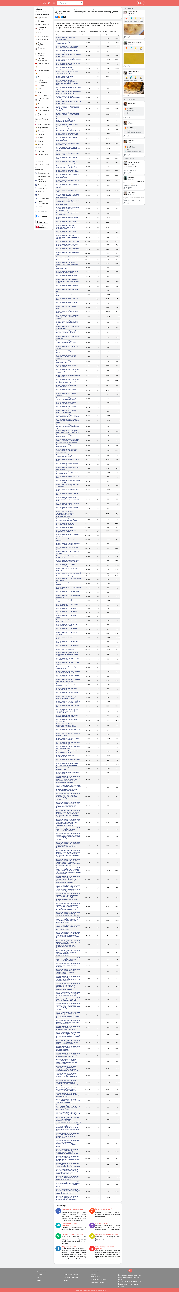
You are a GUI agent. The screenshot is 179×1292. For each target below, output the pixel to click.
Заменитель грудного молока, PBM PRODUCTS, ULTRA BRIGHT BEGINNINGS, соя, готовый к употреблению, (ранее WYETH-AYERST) (67, 1143)
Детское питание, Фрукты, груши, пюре (67, 693)
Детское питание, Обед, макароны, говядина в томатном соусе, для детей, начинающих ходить (67, 380)
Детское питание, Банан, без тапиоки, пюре (65, 38)
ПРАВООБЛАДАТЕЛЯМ (96, 1271)
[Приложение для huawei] (43, 227)
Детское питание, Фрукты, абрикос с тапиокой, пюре (68, 667)
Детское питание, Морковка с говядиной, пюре (66, 267)
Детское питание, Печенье (64, 527)
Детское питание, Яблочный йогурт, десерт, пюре (68, 772)
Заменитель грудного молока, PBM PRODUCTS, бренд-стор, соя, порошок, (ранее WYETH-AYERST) (67, 1197)
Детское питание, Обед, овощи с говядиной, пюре (66, 394)
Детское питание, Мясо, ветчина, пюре (67, 276)
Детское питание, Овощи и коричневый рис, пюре (65, 455)
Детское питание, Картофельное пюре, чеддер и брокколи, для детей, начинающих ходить (66, 120)
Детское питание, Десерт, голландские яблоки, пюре (65, 68)
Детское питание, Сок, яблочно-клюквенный (66, 633)
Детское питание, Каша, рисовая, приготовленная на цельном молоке (68, 170)
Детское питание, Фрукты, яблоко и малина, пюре (68, 730)
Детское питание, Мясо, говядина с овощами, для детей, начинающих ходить (67, 281)
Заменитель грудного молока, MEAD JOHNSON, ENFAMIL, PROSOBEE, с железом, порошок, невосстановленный (68, 953)
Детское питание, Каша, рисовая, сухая (67, 190)
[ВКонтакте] (56, 17)
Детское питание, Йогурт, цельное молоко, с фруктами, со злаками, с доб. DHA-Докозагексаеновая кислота (67, 108)
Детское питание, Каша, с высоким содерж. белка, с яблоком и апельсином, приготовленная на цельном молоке (67, 202)
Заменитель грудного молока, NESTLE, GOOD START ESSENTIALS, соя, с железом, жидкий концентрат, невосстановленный (68, 1107)
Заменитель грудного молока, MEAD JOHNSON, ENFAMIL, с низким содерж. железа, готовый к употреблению (68, 971)
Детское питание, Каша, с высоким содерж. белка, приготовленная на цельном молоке (67, 195)
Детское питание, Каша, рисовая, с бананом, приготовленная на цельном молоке (67, 175)
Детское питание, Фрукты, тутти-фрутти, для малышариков (67, 715)
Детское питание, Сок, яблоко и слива (66, 616)
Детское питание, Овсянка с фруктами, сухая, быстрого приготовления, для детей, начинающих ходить (65, 514)
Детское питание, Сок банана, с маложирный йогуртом (66, 565)
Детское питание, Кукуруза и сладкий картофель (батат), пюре (67, 263)
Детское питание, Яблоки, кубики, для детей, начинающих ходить (67, 764)
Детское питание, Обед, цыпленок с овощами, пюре (68, 445)
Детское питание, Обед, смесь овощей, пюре (66, 435)
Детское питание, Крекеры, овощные (68, 257)
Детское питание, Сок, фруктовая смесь (67, 600)
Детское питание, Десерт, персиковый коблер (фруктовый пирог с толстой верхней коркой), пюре (67, 82)
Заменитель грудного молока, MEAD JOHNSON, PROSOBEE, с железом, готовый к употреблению (68, 1042)
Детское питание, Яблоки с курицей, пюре (68, 760)
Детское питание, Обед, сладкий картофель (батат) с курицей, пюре (67, 431)
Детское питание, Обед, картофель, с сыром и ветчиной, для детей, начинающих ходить (68, 342)
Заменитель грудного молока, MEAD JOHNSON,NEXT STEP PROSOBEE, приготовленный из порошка (68, 1055)
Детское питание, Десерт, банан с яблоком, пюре (67, 51)
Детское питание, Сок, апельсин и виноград (67, 569)
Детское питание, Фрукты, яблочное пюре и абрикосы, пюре (68, 738)
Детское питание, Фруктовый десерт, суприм (68, 663)
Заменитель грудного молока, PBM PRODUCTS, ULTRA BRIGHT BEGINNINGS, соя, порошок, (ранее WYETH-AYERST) (67, 1158)
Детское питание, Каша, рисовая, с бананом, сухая (67, 180)
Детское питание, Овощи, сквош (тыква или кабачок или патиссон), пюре (67, 499)
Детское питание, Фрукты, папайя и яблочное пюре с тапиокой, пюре (68, 701)
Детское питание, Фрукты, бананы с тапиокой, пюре (68, 676)
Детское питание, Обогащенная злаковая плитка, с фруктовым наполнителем (66, 450)
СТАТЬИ (39, 1280)
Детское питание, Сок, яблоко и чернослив (66, 620)
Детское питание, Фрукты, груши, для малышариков (67, 688)
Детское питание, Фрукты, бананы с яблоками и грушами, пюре (68, 680)
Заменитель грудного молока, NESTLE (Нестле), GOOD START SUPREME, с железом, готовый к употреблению (66, 1076)
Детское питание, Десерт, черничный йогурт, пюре (68, 102)
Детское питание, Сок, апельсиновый (68, 573)
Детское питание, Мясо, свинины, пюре (67, 294)
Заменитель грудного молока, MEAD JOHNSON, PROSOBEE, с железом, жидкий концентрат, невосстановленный (68, 1048)
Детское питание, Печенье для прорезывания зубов (66, 531)
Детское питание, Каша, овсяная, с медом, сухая (67, 153)
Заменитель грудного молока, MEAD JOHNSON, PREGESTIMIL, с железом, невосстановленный (68, 1022)
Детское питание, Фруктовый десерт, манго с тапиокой (68, 659)
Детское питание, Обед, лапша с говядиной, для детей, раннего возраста (66, 356)
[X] (64, 17)
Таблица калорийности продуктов (70, 9)
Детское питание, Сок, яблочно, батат (66, 637)
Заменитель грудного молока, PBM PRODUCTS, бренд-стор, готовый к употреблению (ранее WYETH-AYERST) (68, 1164)
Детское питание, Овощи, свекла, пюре (67, 494)
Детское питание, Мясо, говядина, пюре (67, 286)
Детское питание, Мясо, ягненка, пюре (67, 307)
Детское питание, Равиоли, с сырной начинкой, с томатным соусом (68, 543)
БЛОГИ (39, 1277)
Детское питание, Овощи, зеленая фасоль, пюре (67, 468)
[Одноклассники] (59, 17)
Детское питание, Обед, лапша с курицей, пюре (66, 365)
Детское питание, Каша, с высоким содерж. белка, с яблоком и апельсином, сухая (67, 208)
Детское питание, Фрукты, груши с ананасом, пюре (67, 684)
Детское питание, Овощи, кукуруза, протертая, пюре (68, 472)
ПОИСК (66, 1271)
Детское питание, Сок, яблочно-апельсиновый (66, 629)
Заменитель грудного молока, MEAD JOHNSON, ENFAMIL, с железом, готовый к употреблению (68, 959)
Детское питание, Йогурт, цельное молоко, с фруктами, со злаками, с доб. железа (67, 114)
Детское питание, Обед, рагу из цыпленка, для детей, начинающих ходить (67, 426)
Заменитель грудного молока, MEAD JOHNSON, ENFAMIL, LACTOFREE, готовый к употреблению (68, 829)
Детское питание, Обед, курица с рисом (67, 351)
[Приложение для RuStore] (43, 216)
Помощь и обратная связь (43, 211)
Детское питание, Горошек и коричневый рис (65, 42)
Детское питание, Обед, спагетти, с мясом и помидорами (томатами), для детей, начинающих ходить (67, 440)
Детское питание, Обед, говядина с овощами (67, 311)
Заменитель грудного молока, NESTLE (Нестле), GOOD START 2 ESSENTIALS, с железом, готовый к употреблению (67, 1061)
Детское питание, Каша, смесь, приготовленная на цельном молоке (68, 222)
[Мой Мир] (62, 17)
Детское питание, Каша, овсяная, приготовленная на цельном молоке (68, 133)
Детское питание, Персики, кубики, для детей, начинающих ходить (67, 519)
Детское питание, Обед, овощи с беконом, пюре (66, 385)
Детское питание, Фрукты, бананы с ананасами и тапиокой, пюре (68, 671)
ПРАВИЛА (101, 1282)
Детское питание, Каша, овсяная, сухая (67, 158)
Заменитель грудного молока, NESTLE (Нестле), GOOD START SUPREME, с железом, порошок (66, 1089)
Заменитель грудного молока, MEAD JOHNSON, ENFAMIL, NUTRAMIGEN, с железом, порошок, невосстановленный (68, 927)
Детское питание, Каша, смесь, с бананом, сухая (66, 232)
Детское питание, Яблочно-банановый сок (65, 768)
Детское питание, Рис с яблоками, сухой (67, 548)
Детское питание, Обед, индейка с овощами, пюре (67, 327)
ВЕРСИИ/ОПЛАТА (95, 1276)
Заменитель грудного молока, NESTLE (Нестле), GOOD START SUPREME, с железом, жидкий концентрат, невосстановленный (67, 1083)
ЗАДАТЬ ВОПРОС (95, 1279)
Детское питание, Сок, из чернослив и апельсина (68, 596)
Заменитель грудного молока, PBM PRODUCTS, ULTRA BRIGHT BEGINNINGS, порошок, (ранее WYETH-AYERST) (67, 1136)
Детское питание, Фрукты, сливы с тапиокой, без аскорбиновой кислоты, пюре (67, 711)
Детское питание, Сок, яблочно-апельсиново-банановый (66, 624)
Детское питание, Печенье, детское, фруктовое (68, 535)
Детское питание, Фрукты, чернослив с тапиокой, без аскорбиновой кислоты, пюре (66, 725)
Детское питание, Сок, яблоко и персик (66, 612)
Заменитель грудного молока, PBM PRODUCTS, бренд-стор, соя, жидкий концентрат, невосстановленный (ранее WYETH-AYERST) (68, 1191)
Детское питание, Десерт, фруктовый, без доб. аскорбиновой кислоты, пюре (68, 97)
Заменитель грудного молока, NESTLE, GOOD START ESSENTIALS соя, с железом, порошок (68, 1100)
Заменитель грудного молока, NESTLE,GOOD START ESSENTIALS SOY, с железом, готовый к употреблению (68, 1113)
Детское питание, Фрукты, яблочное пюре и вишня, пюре (68, 747)
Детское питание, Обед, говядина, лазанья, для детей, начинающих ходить (67, 322)
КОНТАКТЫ (103, 1279)
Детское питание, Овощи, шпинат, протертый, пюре (67, 508)
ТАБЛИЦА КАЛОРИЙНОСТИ (71, 1274)
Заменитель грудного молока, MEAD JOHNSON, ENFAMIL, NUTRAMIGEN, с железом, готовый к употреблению (68, 913)
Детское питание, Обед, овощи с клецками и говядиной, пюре (66, 398)
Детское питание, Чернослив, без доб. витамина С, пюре (67, 751)
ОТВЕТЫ (66, 1280)
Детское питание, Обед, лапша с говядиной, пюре (66, 361)
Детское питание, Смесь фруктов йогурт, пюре (67, 556)
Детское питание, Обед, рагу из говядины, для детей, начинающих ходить (67, 420)
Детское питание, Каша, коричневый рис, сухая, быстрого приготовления (68, 129)
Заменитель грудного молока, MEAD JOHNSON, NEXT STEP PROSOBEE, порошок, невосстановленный (68, 999)
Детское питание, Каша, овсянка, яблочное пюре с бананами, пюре (67, 162)
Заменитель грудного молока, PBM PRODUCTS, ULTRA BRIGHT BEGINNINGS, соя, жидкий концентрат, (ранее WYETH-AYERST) (67, 1151)
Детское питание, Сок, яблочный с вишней (67, 642)
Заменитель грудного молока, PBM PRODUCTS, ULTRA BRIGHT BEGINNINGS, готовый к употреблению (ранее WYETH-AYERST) (68, 1120)
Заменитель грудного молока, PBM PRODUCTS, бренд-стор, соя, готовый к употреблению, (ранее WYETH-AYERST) (68, 1184)
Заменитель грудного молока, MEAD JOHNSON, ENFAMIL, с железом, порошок (68, 965)
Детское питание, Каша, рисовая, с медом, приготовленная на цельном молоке (68, 185)
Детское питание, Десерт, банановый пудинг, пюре (68, 59)
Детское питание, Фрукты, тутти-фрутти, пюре (67, 720)
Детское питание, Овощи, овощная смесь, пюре (67, 485)
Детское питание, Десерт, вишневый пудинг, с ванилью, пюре (68, 64)
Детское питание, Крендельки (66, 260)
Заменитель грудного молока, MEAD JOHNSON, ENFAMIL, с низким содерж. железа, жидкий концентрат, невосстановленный (68, 979)
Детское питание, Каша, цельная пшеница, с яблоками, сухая (67, 244)
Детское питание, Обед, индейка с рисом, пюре (67, 337)
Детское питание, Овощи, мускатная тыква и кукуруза (68, 481)
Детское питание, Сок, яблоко (66, 608)
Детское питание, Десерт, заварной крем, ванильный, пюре (67, 72)
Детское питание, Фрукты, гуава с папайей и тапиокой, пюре (67, 697)
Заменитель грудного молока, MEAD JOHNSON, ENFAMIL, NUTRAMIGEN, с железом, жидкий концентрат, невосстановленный (68, 920)
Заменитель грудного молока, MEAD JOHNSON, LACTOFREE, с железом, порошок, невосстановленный (68, 993)
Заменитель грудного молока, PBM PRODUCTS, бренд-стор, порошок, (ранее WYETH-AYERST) (67, 1177)
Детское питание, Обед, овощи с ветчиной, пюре (66, 390)
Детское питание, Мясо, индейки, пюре (67, 290)
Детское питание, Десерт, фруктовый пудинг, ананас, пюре (68, 88)
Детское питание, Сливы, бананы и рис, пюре (67, 552)
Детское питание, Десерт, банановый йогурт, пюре (68, 55)
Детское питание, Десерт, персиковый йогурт (64, 76)
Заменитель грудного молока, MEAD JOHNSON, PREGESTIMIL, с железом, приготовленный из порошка (68, 1028)
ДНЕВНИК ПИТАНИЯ (42, 1271)
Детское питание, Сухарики (65, 650)
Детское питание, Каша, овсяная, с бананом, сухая (67, 143)
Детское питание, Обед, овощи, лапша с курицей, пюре (66, 411)
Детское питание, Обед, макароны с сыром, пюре (68, 375)
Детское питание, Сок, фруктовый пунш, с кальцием (67, 605)
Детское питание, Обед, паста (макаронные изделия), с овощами (67, 415)
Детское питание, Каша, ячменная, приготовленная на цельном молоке (68, 249)
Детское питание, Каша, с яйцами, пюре (67, 217)
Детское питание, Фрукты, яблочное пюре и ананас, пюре (68, 743)
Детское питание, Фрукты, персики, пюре (68, 705)
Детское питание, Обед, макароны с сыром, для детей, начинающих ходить (68, 370)
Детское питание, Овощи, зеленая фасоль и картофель (67, 464)
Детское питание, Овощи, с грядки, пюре (67, 489)
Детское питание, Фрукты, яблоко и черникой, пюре (68, 734)
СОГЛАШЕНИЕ (94, 1282)
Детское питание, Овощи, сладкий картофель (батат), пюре (67, 504)
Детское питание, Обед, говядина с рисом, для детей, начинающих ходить (67, 316)
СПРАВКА (93, 1274)
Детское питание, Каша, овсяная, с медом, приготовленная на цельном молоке (68, 148)
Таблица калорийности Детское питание (91, 9)
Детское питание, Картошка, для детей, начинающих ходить (67, 125)
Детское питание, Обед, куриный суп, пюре (67, 347)
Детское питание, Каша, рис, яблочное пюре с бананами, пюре (67, 166)
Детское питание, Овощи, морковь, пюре (67, 476)
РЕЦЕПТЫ (39, 1274)
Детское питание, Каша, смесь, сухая (68, 241)
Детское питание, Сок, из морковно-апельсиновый (68, 592)
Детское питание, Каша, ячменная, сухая (67, 253)
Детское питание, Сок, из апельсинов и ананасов (68, 583)
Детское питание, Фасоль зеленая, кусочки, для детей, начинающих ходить (67, 654)
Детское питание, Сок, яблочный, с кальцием (67, 646)
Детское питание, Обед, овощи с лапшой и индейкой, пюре (66, 402)
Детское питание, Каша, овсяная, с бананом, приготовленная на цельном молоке (67, 138)
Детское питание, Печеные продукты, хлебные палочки (65, 523)
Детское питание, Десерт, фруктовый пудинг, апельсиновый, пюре (68, 92)
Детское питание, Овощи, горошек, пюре (67, 459)
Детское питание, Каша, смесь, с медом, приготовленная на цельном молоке (68, 237)
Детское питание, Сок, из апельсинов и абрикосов (68, 579)
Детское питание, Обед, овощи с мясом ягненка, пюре (66, 407)
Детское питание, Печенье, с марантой (65, 539)
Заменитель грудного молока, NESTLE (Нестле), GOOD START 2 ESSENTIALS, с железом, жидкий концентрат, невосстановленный (67, 1068)
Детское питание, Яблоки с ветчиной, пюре (65, 755)
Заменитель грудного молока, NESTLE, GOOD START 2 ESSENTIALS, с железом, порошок (68, 1095)
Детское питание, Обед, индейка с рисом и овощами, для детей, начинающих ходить (67, 332)
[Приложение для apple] (43, 221)
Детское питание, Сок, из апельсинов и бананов (68, 587)
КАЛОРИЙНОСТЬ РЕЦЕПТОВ (71, 1277)
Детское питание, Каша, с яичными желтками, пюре (67, 213)
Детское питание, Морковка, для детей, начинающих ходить (67, 271)
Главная (57, 9)
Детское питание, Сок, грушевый (67, 576)
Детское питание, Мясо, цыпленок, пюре (67, 303)
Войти (140, 3)
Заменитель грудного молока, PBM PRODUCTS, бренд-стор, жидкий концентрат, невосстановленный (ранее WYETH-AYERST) (67, 1171)
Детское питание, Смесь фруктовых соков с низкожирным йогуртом (68, 560)
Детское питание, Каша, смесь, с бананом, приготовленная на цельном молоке (66, 227)
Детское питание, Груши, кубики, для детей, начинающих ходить (67, 46)
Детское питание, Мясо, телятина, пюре (67, 299)
